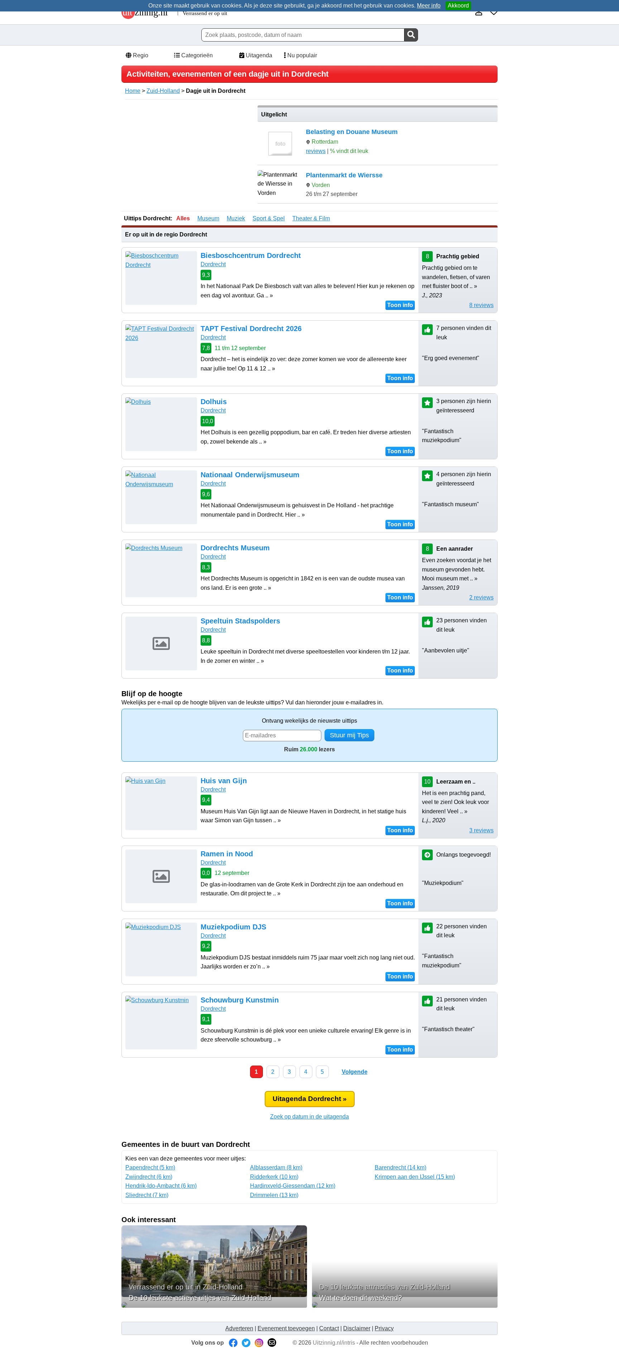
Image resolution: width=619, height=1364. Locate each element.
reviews (316, 151)
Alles (183, 218)
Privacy (384, 1328)
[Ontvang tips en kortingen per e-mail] (271, 1343)
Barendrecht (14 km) (400, 1167)
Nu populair (301, 55)
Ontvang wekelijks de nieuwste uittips (309, 721)
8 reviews (481, 305)
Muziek (236, 218)
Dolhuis (214, 402)
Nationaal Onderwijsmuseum (250, 475)
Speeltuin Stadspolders (240, 621)
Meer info (429, 6)
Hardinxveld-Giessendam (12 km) (292, 1186)
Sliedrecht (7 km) (146, 1195)
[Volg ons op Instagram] (259, 1343)
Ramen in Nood (227, 854)
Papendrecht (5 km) (150, 1167)
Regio (139, 55)
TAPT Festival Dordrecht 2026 (251, 328)
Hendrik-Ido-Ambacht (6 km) (161, 1186)
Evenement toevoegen (286, 1328)
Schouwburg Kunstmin (240, 1000)
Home (132, 91)
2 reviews (481, 597)
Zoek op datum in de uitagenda (309, 1117)
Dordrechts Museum (235, 548)
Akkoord (458, 6)
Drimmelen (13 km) (274, 1195)
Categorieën (196, 55)
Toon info (400, 305)
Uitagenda (258, 55)
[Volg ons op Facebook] (233, 1343)
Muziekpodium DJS (233, 927)
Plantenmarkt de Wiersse (344, 175)
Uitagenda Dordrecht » (310, 1098)
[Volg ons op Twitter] (246, 1343)
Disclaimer (356, 1328)
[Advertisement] (187, 155)
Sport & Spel (269, 218)
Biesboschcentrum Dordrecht (251, 255)
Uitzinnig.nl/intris (334, 1343)
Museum (208, 218)
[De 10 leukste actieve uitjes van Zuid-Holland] (214, 1305)
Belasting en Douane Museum (352, 131)
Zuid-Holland (163, 91)
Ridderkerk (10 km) (274, 1177)
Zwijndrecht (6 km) (148, 1177)
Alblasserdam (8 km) (276, 1167)
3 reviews (481, 830)
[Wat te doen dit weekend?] (405, 1305)
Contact (329, 1328)
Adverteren (239, 1328)
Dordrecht (213, 264)
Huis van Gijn (224, 781)
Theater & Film (311, 218)
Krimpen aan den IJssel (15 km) (415, 1177)
